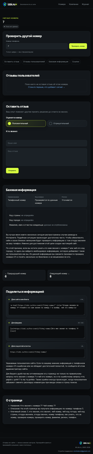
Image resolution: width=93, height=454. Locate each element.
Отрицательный (61, 123)
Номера (61, 4)
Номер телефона (12, 41)
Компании (73, 4)
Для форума (16, 323)
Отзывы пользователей (34, 61)
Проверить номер (78, 46)
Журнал (85, 4)
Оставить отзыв (11, 61)
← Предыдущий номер (15, 275)
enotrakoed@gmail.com (81, 451)
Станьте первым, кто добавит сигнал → (46, 87)
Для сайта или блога (20, 299)
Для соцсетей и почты (21, 346)
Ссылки (75, 61)
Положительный (20, 123)
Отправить (12, 170)
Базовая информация (58, 61)
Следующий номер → (60, 275)
